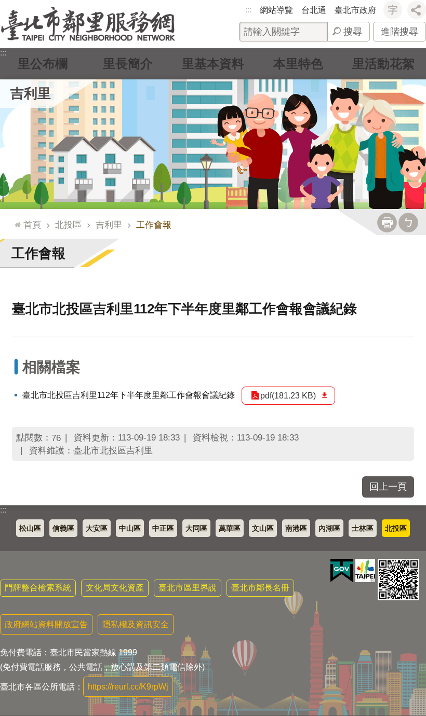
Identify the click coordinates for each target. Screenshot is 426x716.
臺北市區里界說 (187, 587)
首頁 (32, 224)
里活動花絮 (383, 64)
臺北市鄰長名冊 (260, 587)
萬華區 (230, 528)
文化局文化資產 (115, 587)
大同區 (196, 528)
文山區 (263, 528)
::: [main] (15, 220)
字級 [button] (392, 10)
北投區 (68, 224)
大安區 (97, 528)
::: (248, 9)
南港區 (296, 528)
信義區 (63, 528)
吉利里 (109, 224)
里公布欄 (43, 64)
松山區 (30, 528)
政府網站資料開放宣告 (46, 624)
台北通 (313, 10)
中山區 (130, 528)
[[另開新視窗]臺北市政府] (365, 570)
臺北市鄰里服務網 (88, 24)
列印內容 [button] (387, 222)
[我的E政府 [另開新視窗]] (341, 571)
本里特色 (298, 64)
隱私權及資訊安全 (135, 624)
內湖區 (329, 528)
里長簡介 (128, 64)
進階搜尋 (399, 31)
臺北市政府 (355, 10)
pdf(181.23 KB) (288, 395)
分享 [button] (416, 10)
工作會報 (153, 224)
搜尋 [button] (352, 31)
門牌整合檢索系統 (38, 587)
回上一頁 (388, 486)
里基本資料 (213, 64)
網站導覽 (276, 10)
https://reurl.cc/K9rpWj (128, 686)
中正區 (163, 528)
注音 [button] (408, 222)
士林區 (363, 528)
